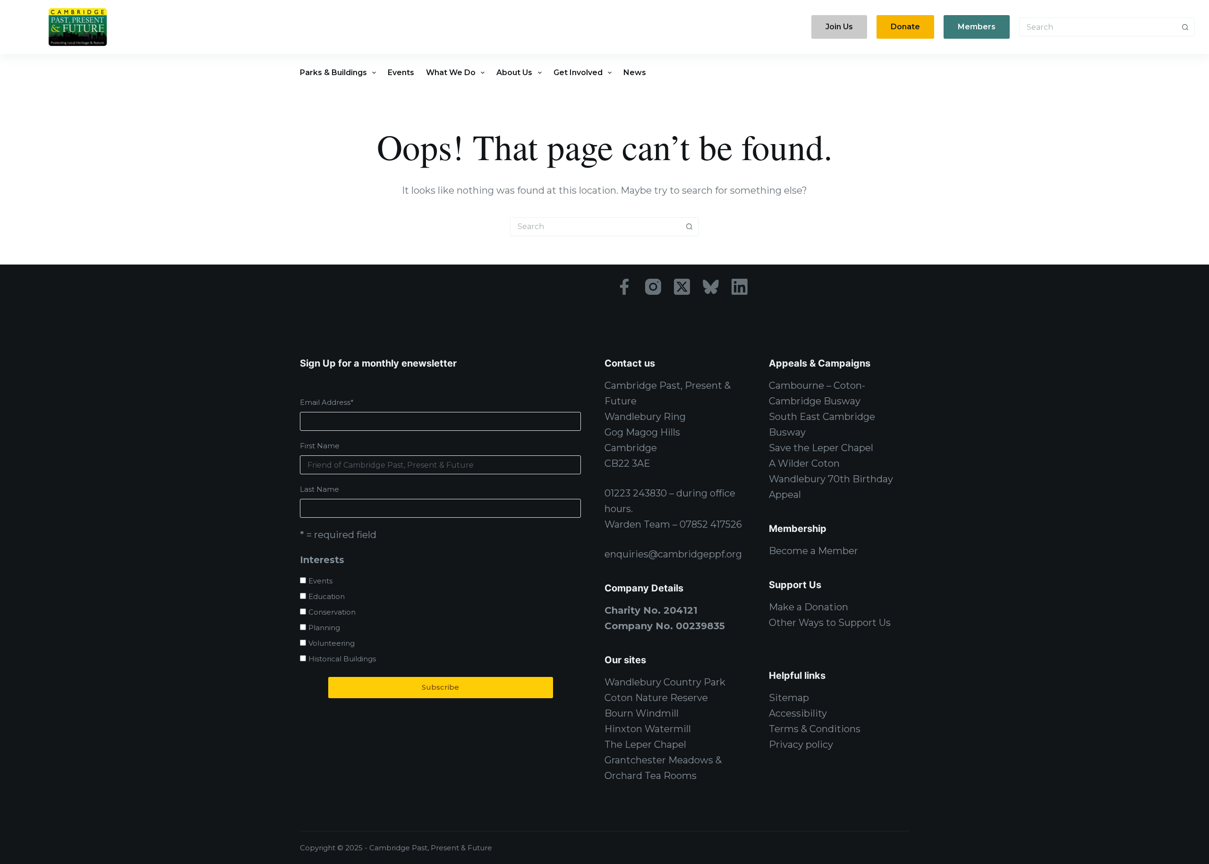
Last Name (319, 489)
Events (401, 72)
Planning (324, 627)
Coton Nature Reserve (656, 697)
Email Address (327, 402)
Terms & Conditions (814, 729)
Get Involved (578, 72)
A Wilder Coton (804, 463)
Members (977, 26)
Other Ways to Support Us (830, 622)
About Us (514, 72)
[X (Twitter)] (682, 287)
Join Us (839, 26)
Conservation (332, 611)
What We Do (451, 72)
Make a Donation (808, 607)
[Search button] (1185, 26)
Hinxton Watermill (647, 729)
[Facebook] (624, 287)
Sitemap (789, 697)
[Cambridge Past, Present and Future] (77, 27)
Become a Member (813, 550)
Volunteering (331, 643)
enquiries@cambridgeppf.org (673, 554)
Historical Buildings (342, 658)
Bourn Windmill (641, 713)
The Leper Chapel (645, 744)
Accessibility (798, 713)
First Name (320, 445)
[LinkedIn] (740, 287)
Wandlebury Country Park (664, 682)
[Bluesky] (711, 287)
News (634, 72)
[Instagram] (653, 287)
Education (326, 596)
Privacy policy (801, 744)
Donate (905, 26)
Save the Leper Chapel (821, 447)
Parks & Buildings (333, 72)
